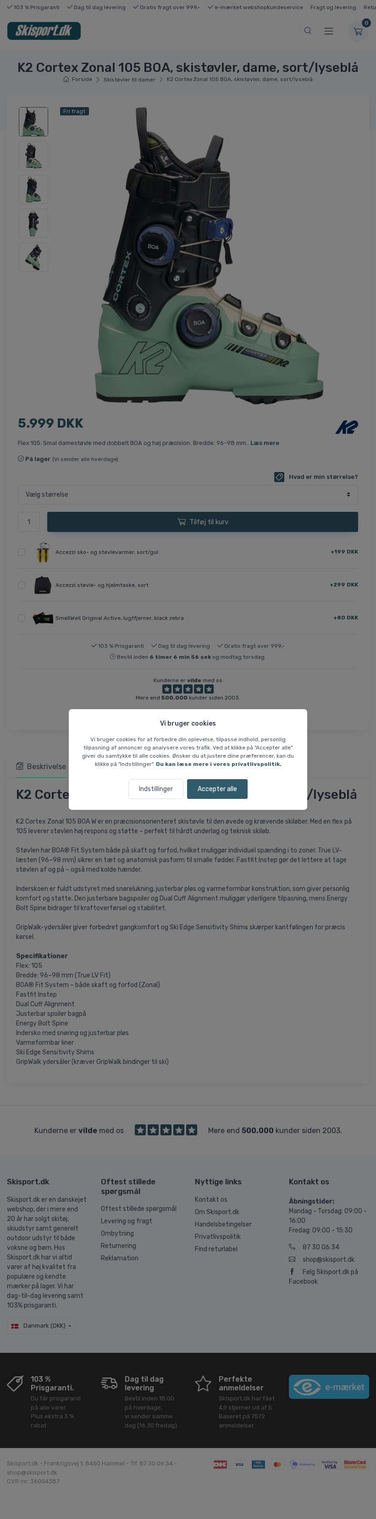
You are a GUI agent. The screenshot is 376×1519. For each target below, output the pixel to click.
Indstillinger (156, 789)
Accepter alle (217, 789)
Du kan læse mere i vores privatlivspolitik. (219, 764)
